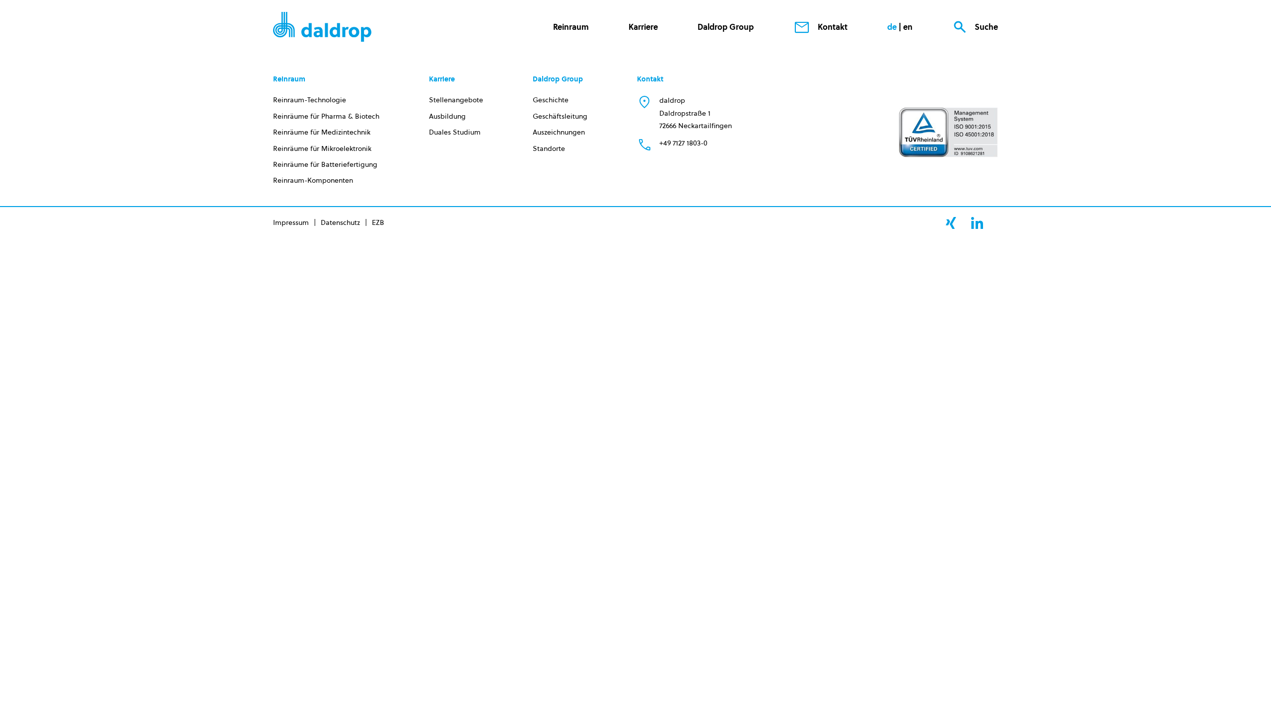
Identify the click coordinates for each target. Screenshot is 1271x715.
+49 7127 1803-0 (683, 143)
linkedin (977, 223)
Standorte (549, 148)
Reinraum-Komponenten (313, 180)
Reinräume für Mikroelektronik (322, 148)
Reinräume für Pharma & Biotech (326, 116)
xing (951, 223)
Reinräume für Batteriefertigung (325, 164)
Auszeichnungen (559, 132)
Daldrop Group (726, 26)
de (892, 26)
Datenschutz (340, 222)
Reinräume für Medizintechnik (321, 132)
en (908, 26)
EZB (378, 222)
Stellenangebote (456, 100)
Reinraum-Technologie (309, 100)
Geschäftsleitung (560, 116)
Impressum (291, 222)
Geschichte (550, 100)
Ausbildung (447, 116)
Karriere (643, 26)
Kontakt (832, 26)
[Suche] (934, 66)
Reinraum (571, 26)
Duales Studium (455, 132)
